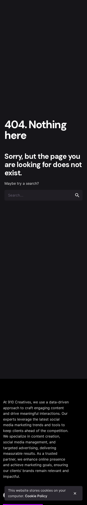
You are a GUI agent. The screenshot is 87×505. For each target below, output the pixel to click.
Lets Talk (72, 30)
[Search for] (43, 195)
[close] (75, 493)
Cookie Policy (36, 496)
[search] (77, 195)
